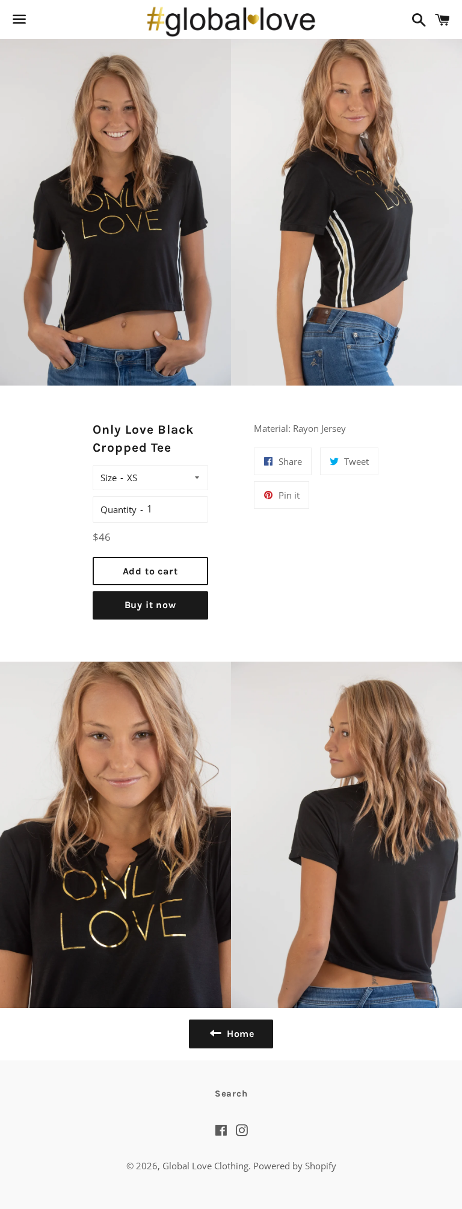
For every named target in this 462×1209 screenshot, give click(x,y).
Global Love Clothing (205, 1166)
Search (231, 1093)
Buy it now (150, 605)
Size (108, 478)
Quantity (118, 509)
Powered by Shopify (294, 1166)
